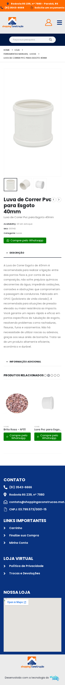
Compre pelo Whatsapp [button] (26, 240)
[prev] (53, 199)
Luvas (19, 233)
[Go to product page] (17, 403)
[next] (58, 199)
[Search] (50, 40)
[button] (8, 122)
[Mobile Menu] (59, 23)
